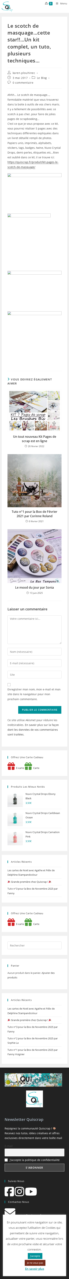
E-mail (9, 1146)
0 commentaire (23, 82)
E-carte (19, 768)
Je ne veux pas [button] (35, 1262)
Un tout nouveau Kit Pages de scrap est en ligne (34, 438)
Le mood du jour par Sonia (34, 587)
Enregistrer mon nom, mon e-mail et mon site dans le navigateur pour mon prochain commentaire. (34, 694)
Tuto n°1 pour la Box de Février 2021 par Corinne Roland (34, 514)
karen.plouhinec (24, 73)
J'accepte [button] (35, 1256)
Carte (35, 768)
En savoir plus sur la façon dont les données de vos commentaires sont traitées (33, 729)
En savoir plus (34, 1269)
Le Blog (42, 78)
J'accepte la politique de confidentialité (35, 1160)
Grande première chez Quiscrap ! (29, 881)
